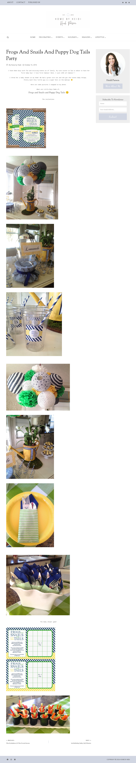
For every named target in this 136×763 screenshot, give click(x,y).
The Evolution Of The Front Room (18, 742)
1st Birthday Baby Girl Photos (81, 742)
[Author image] (7, 65)
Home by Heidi (16, 65)
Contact (20, 2)
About (10, 2)
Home (32, 37)
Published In (34, 2)
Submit (113, 116)
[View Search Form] (8, 37)
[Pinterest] (129, 2)
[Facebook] (123, 2)
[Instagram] (126, 2)
